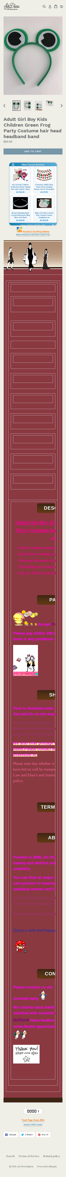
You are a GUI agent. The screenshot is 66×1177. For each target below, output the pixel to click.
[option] (16, 106)
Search (10, 1156)
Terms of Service (29, 1156)
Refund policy (51, 1156)
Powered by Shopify (47, 1166)
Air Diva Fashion (25, 1166)
